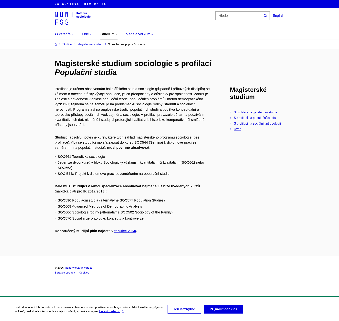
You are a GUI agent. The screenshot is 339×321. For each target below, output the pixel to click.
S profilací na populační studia (255, 117)
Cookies (84, 272)
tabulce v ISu (125, 231)
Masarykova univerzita (78, 267)
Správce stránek (65, 272)
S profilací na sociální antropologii (257, 123)
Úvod (237, 129)
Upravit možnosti (109, 311)
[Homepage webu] (73, 18)
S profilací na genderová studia (255, 112)
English (278, 15)
